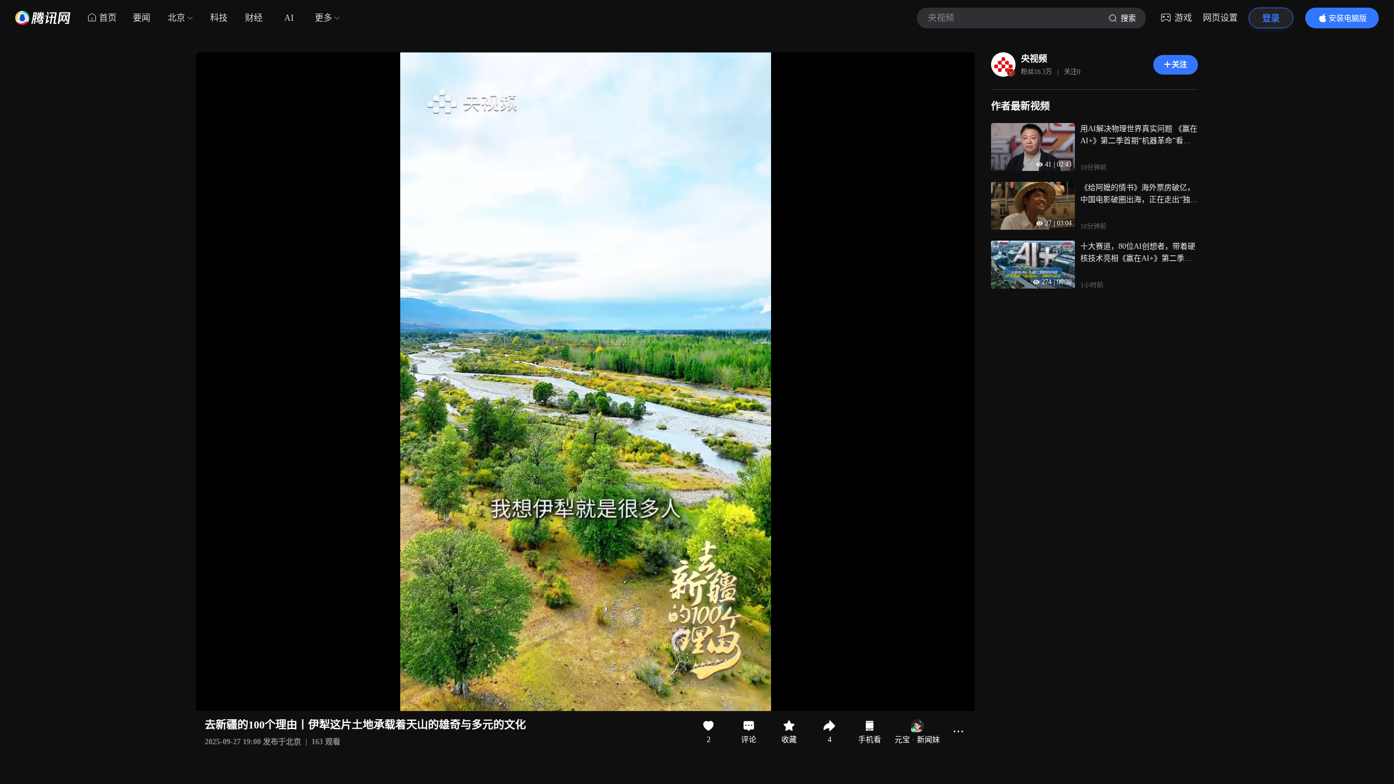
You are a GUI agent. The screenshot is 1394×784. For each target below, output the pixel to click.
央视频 (1034, 58)
